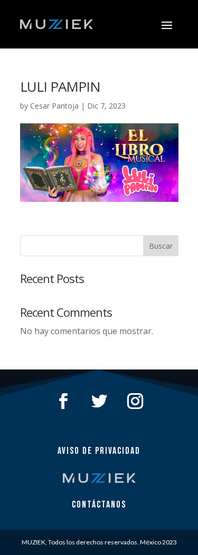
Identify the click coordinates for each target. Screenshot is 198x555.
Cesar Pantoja (54, 106)
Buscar (161, 246)
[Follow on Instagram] (135, 401)
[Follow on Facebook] (63, 401)
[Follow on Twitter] (99, 401)
